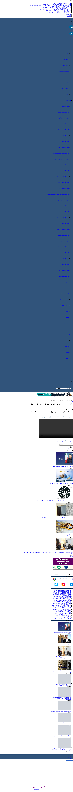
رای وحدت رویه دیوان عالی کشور (63, 299)
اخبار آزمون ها (66, 82)
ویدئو (70, 401)
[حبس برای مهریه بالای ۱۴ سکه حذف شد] (64, 532)
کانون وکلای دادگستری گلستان (63, 235)
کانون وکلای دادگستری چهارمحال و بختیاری (61, 153)
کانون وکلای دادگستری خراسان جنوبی (62, 164)
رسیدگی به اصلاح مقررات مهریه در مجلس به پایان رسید (61, 711)
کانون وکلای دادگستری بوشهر (63, 147)
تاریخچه (67, 352)
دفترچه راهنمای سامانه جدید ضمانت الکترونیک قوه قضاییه (61, 483)
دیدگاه (70, 334)
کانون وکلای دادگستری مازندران (63, 252)
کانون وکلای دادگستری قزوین (63, 205)
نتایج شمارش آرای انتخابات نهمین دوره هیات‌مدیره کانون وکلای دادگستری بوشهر (57, 4)
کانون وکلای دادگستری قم (64, 211)
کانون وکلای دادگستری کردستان (63, 217)
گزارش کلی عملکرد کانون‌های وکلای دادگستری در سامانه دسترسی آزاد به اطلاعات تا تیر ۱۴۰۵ (54, 9)
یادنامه (67, 358)
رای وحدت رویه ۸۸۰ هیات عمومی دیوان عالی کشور (62, 11)
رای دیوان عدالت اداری (65, 305)
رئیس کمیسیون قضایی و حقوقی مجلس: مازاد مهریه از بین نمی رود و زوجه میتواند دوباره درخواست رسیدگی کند (61, 607)
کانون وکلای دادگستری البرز (64, 135)
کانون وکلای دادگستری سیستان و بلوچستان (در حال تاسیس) (58, 194)
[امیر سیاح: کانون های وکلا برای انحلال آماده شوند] (64, 464)
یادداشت (67, 340)
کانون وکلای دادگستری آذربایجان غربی (62, 123)
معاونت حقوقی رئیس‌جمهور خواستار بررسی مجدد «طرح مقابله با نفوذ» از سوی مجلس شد (54, 500)
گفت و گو (67, 346)
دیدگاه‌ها (71, 556)
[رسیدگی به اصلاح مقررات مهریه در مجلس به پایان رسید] (64, 710)
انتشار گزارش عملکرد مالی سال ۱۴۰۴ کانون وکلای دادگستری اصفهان (58, 10)
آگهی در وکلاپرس (68, 381)
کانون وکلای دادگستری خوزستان (63, 176)
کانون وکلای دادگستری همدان (63, 270)
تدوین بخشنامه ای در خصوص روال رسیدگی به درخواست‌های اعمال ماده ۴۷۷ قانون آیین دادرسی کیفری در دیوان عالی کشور (62, 657)
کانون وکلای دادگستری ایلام (64, 141)
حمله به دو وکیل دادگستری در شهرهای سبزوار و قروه (61, 6)
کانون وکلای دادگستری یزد (64, 276)
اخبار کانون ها (68, 100)
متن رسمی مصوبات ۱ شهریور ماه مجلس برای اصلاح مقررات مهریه (59, 12)
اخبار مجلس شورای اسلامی (64, 71)
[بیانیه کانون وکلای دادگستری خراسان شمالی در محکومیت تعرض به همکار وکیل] (64, 721)
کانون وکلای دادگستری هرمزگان (63, 264)
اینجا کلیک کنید (36, 789)
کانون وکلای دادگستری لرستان (63, 246)
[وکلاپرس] (71, 28)
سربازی (71, 443)
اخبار (70, 47)
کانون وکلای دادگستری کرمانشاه (63, 229)
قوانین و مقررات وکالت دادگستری (63, 293)
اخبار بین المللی (66, 94)
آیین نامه (67, 311)
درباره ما (69, 369)
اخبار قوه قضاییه (66, 65)
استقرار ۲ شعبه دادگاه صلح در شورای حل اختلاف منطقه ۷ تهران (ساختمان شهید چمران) (54, 517)
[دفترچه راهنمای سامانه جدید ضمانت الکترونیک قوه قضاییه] (64, 481)
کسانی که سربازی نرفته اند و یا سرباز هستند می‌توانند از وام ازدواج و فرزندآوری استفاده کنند (54, 417)
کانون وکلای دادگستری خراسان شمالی (62, 170)
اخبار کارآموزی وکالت (65, 88)
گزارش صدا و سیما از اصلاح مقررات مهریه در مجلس (61, 8)
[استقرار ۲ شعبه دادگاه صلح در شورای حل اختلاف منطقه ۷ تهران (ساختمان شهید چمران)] (64, 515)
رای (68, 328)
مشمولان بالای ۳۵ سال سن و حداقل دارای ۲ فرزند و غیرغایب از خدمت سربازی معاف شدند (55, 416)
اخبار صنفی (67, 53)
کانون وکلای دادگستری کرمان (63, 223)
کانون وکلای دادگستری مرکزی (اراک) (62, 258)
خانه (70, 41)
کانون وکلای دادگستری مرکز (64, 106)
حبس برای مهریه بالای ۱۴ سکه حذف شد (64, 534)
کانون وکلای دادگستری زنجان (63, 182)
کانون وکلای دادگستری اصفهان (63, 129)
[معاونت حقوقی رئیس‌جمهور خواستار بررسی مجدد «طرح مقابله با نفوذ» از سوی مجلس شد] (64, 498)
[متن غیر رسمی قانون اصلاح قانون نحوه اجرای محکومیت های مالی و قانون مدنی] (64, 683)
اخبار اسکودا (66, 59)
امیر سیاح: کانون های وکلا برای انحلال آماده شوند (62, 3)
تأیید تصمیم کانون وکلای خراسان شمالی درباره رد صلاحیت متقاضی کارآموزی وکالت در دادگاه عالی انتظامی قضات (50, 5)
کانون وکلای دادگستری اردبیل (63, 112)
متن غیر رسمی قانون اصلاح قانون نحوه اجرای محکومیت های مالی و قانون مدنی (57, 7)
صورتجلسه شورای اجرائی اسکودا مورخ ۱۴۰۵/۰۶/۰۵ (62, 590)
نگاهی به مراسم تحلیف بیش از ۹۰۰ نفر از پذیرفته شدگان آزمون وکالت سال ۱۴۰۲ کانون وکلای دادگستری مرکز (61, 749)
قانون (68, 287)
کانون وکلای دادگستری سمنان (63, 188)
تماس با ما (69, 375)
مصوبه (67, 317)
